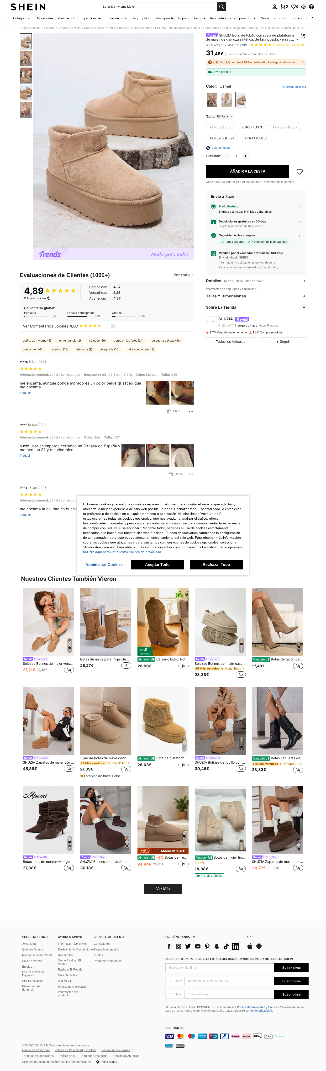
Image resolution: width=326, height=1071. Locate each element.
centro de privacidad (259, 1010)
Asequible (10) (109, 349)
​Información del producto (68, 993)
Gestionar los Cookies (115, 1050)
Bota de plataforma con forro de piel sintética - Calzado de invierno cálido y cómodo (163, 758)
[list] (203, 946)
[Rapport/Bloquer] (191, 411)
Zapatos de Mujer (69, 28)
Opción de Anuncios (126, 1056)
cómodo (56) (97, 340)
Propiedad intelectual (94, 1056)
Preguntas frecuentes (107, 961)
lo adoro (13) (60, 349)
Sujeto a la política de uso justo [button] (239, 226)
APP (249, 937)
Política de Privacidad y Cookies (258, 1007)
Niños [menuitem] (265, 18)
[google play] (259, 948)
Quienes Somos (32, 949)
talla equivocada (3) (140, 349)
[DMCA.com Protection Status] (180, 1045)
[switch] (111, 326)
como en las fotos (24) (128, 340)
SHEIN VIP (65, 981)
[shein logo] (28, 6)
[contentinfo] (237, 1036)
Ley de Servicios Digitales (33, 973)
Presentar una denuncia (31, 988)
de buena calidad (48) (166, 340)
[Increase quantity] (245, 156)
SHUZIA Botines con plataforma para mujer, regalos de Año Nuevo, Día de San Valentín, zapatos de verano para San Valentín (105, 862)
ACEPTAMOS (174, 1028)
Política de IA (67, 1056)
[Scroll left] (306, 18)
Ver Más (163, 889)
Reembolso (65, 955)
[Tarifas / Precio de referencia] (225, 54)
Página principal (30, 28)
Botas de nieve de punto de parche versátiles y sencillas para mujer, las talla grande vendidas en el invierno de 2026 (163, 857)
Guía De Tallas (67, 975)
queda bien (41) (33, 349)
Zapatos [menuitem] (280, 18)
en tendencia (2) (70, 340)
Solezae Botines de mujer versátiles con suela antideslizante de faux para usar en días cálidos (48, 663)
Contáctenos (102, 943)
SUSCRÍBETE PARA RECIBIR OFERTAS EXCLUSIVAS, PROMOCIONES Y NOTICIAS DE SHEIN (229, 959)
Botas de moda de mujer (100, 28)
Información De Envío (72, 943)
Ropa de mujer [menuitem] (90, 18)
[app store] (250, 948)
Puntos (98, 955)
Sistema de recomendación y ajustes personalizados (56, 1062)
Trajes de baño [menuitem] (116, 18)
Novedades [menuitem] (45, 18)
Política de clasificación (73, 986)
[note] (100, 776)
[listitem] (48, 633)
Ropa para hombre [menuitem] (191, 18)
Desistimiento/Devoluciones (76, 949)
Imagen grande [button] (294, 87)
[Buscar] (221, 6)
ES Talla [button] (222, 116)
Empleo (27, 966)
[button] (303, 7)
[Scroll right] (312, 18)
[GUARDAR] (299, 171)
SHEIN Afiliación (32, 981)
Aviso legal (29, 943)
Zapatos (49, 28)
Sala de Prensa (32, 961)
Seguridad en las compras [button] (237, 235)
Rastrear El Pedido (70, 969)
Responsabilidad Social (37, 955)
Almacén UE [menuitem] (67, 18)
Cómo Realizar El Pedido (69, 962)
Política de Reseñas (35, 298)
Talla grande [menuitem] (164, 18)
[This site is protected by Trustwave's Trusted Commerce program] (169, 1045)
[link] (284, 6)
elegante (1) (84, 349)
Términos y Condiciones (38, 1056)
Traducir (25, 393)
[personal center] (275, 7)
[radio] (212, 99)
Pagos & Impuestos (106, 949)
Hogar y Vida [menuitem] (141, 18)
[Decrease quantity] (227, 156)
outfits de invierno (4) (37, 340)
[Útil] (169, 411)
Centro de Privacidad (36, 1050)
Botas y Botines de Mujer (135, 28)
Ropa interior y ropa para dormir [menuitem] (233, 18)
